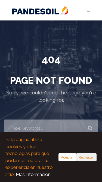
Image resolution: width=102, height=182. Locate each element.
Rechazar (86, 157)
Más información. (33, 174)
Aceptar (67, 157)
